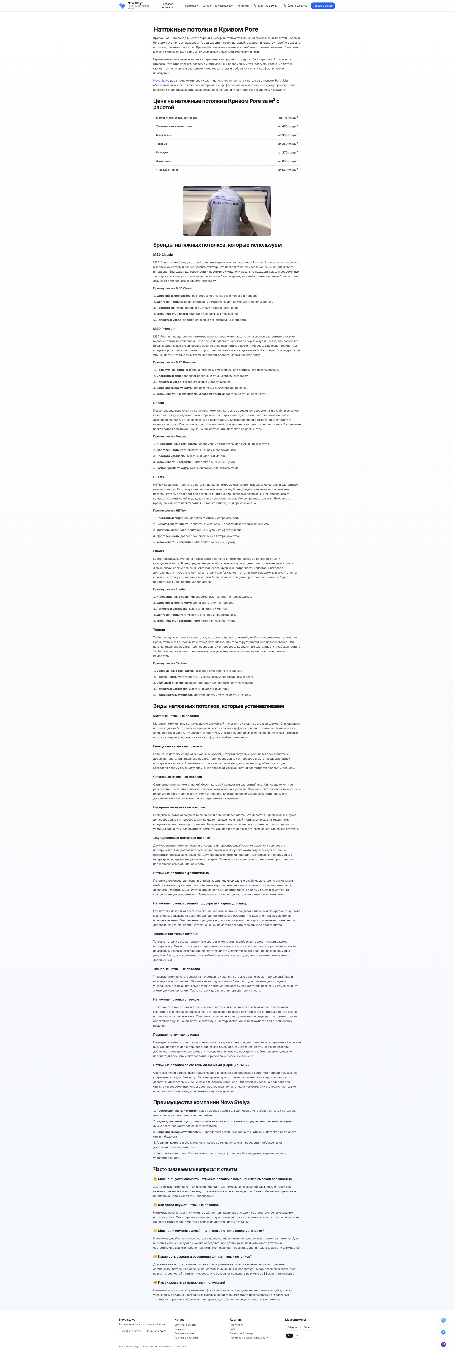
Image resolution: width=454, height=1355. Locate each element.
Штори (207, 5)
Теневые (180, 1329)
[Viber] (443, 1344)
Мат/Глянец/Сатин (186, 1324)
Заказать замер (323, 5)
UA (297, 1335)
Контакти (243, 5)
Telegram (292, 1327)
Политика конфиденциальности (249, 1337)
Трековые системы (186, 1337)
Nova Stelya (161, 80)
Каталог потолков (167, 5)
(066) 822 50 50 (297, 5)
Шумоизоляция (224, 5)
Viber (307, 1327)
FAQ (232, 1329)
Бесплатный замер (241, 1333)
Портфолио (192, 5)
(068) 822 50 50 (268, 5)
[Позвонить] (443, 1320)
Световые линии (184, 1333)
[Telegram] (443, 1332)
